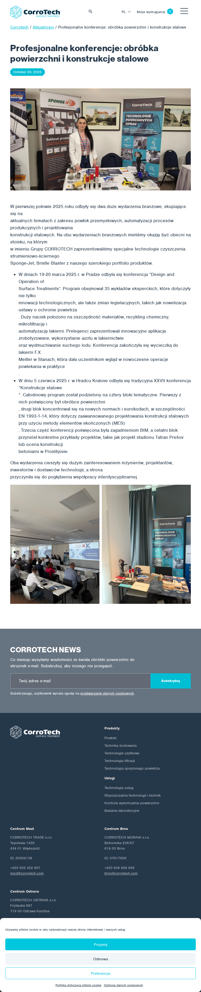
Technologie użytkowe (121, 753)
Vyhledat (91, 12)
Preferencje (100, 973)
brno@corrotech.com (121, 873)
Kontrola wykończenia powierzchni (131, 803)
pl (124, 12)
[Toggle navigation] (184, 12)
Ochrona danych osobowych (123, 985)
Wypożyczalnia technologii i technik (132, 795)
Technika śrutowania (120, 745)
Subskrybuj (170, 681)
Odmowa (100, 959)
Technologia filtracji (119, 761)
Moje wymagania (151, 12)
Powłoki (110, 738)
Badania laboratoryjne (121, 810)
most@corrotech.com (27, 873)
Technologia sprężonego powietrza (132, 768)
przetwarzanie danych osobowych (107, 693)
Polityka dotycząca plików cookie (78, 985)
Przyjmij (100, 944)
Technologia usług (118, 788)
